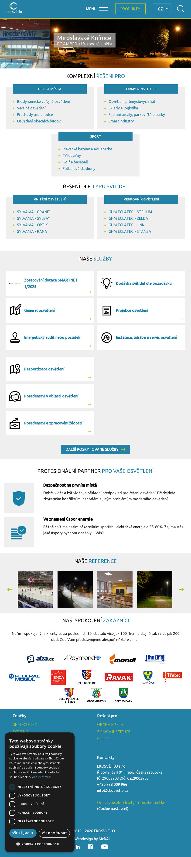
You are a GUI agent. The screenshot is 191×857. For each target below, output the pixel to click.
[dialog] (40, 792)
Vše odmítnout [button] (54, 833)
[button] (73, 63)
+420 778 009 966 (112, 784)
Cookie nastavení (112, 808)
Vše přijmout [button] (23, 833)
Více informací (41, 777)
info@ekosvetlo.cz (112, 790)
